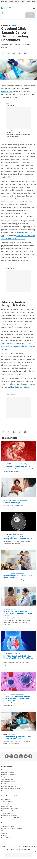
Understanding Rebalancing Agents (16, 466)
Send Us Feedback (6, 799)
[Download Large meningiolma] (18, 521)
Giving (3, 777)
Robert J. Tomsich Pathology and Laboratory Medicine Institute (18, 346)
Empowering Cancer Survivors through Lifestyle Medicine (17, 576)
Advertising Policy (6, 804)
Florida (22, 1)
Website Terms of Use (7, 811)
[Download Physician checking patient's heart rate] (18, 596)
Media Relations (5, 791)
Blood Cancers (19, 694)
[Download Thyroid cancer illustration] (18, 641)
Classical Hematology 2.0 (13, 503)
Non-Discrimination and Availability (11, 818)
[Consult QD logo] (10, 8)
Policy (17, 136)
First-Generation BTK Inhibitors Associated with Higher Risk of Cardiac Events (18, 613)
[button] (34, 7)
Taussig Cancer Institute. (20, 387)
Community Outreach (7, 779)
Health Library (5, 784)
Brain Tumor (20, 534)
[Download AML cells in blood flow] (18, 681)
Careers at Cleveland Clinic (8, 774)
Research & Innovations (8, 781)
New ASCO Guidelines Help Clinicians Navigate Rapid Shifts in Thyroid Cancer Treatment (18, 658)
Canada (17, 1)
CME (2, 831)
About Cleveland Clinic (7, 772)
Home (3, 770)
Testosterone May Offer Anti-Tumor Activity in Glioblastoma (17, 738)
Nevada (34, 1)
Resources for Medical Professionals (11, 788)
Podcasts (4, 835)
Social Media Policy (6, 806)
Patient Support (20, 573)
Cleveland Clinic (6, 92)
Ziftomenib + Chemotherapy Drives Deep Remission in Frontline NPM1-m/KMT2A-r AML (16, 698)
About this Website (6, 801)
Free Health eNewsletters (8, 786)
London (28, 1)
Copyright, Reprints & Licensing (10, 808)
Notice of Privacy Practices (9, 815)
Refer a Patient (5, 838)
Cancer (14, 25)
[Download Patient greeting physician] (18, 487)
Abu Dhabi (10, 1)
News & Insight (19, 653)
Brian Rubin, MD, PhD (9, 343)
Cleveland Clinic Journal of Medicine (11, 828)
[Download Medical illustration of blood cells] (18, 451)
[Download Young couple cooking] (18, 560)
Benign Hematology (22, 463)
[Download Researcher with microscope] (18, 721)
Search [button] (30, 14)
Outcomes (4, 833)
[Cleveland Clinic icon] (2, 8)
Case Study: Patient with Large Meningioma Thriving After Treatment (17, 538)
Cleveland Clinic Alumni (7, 826)
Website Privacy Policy (7, 813)
